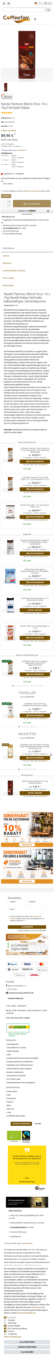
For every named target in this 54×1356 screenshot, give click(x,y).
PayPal (11, 1331)
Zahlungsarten (13, 1044)
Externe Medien (14, 1326)
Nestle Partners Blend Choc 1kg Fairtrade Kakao (35, 782)
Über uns (10, 1109)
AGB (9, 1095)
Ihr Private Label (13, 1079)
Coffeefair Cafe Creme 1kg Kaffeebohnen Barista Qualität (35, 705)
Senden (6, 196)
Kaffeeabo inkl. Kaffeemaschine (20, 1065)
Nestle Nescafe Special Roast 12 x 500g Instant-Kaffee (35, 599)
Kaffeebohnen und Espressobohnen (17, 1256)
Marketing (12, 1323)
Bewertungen (8, 285)
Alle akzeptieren (27, 1342)
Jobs (9, 1112)
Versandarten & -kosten (16, 1048)
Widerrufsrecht (13, 1051)
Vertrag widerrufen (21, 1124)
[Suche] (48, 9)
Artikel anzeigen (35, 610)
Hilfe (9, 1055)
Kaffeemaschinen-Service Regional (21, 1083)
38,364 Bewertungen (27, 1182)
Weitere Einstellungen (12, 1337)
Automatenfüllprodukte (39, 1256)
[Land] (36, 3)
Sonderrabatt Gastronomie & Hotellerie (22, 1058)
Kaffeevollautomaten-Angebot (19, 1069)
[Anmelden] (4, 3)
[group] (10, 455)
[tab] (27, 248)
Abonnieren (28, 927)
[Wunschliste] (40, 3)
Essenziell (12, 1317)
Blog (9, 1105)
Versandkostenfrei (18, 1227)
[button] (27, 212)
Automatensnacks (11, 1259)
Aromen (25, 1259)
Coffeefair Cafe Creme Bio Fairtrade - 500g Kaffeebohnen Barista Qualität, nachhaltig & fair (35, 746)
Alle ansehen (27, 697)
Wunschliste (9, 217)
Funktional (12, 1334)
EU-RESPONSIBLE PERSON (14, 271)
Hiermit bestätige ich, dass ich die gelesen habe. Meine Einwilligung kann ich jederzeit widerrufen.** (27, 919)
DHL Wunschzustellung (17, 1328)
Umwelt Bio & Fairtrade (16, 1076)
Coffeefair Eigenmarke (16, 1116)
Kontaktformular (15, 998)
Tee (19, 1259)
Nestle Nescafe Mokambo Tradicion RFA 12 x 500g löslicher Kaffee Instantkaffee (35, 542)
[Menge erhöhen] (9, 202)
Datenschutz (12, 1091)
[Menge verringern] (9, 205)
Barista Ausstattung (15, 1072)
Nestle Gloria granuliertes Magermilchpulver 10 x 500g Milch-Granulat (35, 571)
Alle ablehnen (27, 1352)
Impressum (11, 1098)
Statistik (11, 1320)
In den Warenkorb (32, 204)
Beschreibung (8, 248)
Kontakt (38, 1124)
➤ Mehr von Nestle (8, 131)
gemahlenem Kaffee (32, 1253)
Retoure (10, 1102)
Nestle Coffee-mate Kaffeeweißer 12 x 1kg (35, 627)
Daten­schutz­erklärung (27, 1313)
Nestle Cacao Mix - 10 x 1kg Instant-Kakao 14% (34, 506)
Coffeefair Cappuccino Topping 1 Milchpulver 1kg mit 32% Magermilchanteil (35, 663)
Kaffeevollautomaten (41, 1262)
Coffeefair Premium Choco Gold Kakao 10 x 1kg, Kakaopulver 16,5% (35, 478)
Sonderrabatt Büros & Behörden (20, 1062)
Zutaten (6, 256)
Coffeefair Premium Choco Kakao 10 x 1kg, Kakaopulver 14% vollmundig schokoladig (35, 450)
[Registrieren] (9, 3)
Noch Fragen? (8, 278)
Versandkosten (21, 150)
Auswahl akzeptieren (27, 1347)
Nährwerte (7, 263)
